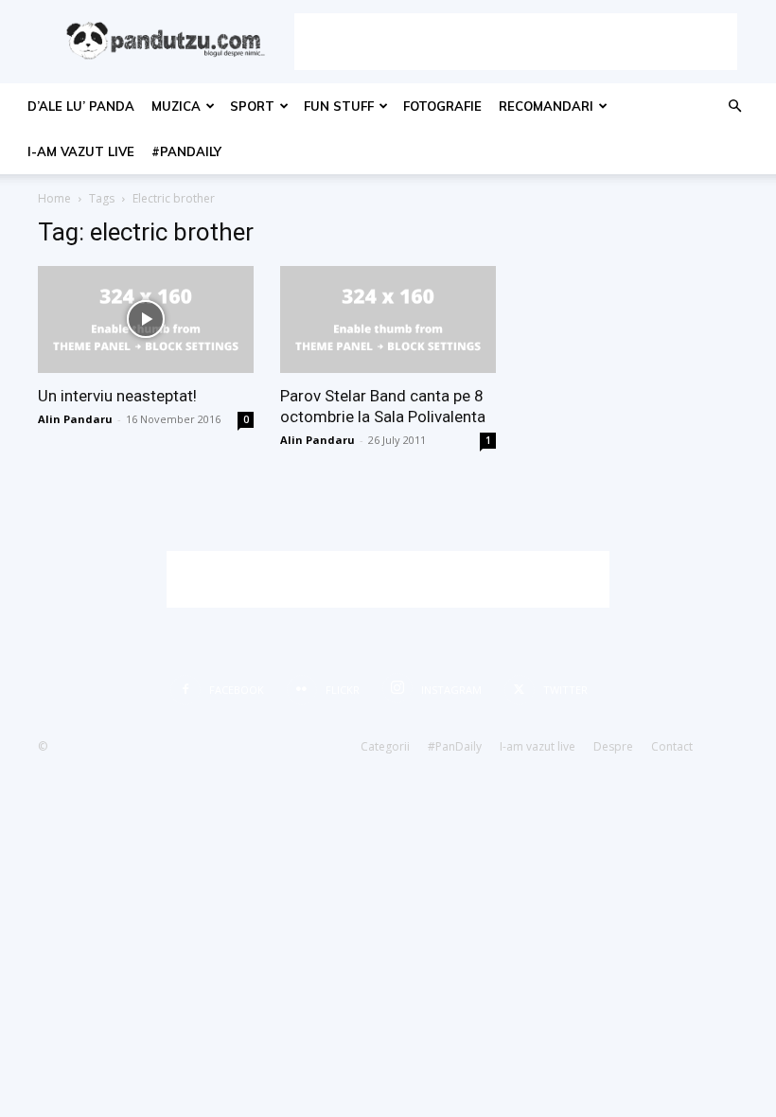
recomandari (546, 106)
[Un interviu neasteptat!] (146, 319)
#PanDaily (186, 151)
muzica (176, 106)
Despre (613, 746)
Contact (672, 746)
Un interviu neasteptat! (117, 395)
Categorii (385, 746)
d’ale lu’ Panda (80, 106)
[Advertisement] (515, 41)
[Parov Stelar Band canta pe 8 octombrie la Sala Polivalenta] (388, 319)
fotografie (442, 106)
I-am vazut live (80, 151)
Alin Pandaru (75, 419)
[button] (734, 106)
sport (252, 106)
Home (54, 198)
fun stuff (339, 106)
